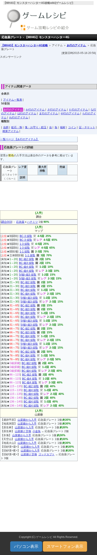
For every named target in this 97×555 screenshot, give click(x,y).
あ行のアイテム (76, 45)
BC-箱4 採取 (26, 266)
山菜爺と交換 (23, 431)
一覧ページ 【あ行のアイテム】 (19, 139)
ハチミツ (32, 221)
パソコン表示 (26, 546)
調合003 (6, 221)
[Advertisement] (48, 70)
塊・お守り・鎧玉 (35, 127)
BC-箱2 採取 (26, 259)
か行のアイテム (35, 109)
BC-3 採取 (26, 236)
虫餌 (6, 127)
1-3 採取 (25, 243)
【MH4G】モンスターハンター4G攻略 (24, 45)
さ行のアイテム (56, 109)
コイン (72, 127)
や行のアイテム (70, 113)
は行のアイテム (26, 113)
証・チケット (87, 127)
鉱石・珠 (16, 127)
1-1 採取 (25, 251)
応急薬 (20, 221)
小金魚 (36, 431)
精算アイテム (10, 131)
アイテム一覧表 (12, 99)
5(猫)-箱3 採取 (27, 274)
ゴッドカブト (46, 454)
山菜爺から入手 (27, 419)
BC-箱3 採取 (26, 263)
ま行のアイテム (48, 113)
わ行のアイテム (18, 117)
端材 (62, 127)
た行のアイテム (78, 109)
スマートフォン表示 (65, 546)
